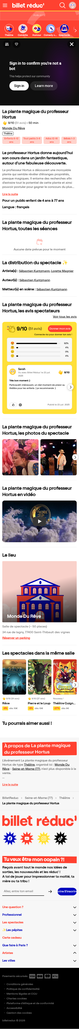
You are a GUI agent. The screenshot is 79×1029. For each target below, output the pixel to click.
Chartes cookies (17, 998)
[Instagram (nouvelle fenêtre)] (43, 838)
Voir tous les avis (65, 317)
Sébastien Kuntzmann (34, 271)
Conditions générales (20, 984)
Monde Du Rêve (13, 128)
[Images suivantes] (75, 457)
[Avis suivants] (70, 387)
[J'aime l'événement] (16, 44)
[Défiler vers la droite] (76, 31)
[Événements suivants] (75, 685)
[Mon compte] (72, 5)
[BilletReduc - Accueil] (28, 5)
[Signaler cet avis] (20, 405)
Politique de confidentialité (23, 989)
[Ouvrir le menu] (6, 5)
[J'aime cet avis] (13, 405)
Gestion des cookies (19, 1012)
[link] (9, 30)
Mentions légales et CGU (22, 993)
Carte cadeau (11, 938)
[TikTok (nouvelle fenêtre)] (60, 838)
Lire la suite (10, 194)
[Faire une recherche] (62, 5)
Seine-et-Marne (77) (26, 769)
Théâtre (29, 765)
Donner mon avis (60, 328)
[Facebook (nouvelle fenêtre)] (10, 838)
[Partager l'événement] (7, 44)
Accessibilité (14, 1008)
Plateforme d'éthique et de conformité (30, 1003)
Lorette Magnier (62, 271)
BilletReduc (10, 798)
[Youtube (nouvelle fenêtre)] (27, 838)
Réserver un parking (16, 638)
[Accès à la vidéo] (71, 44)
